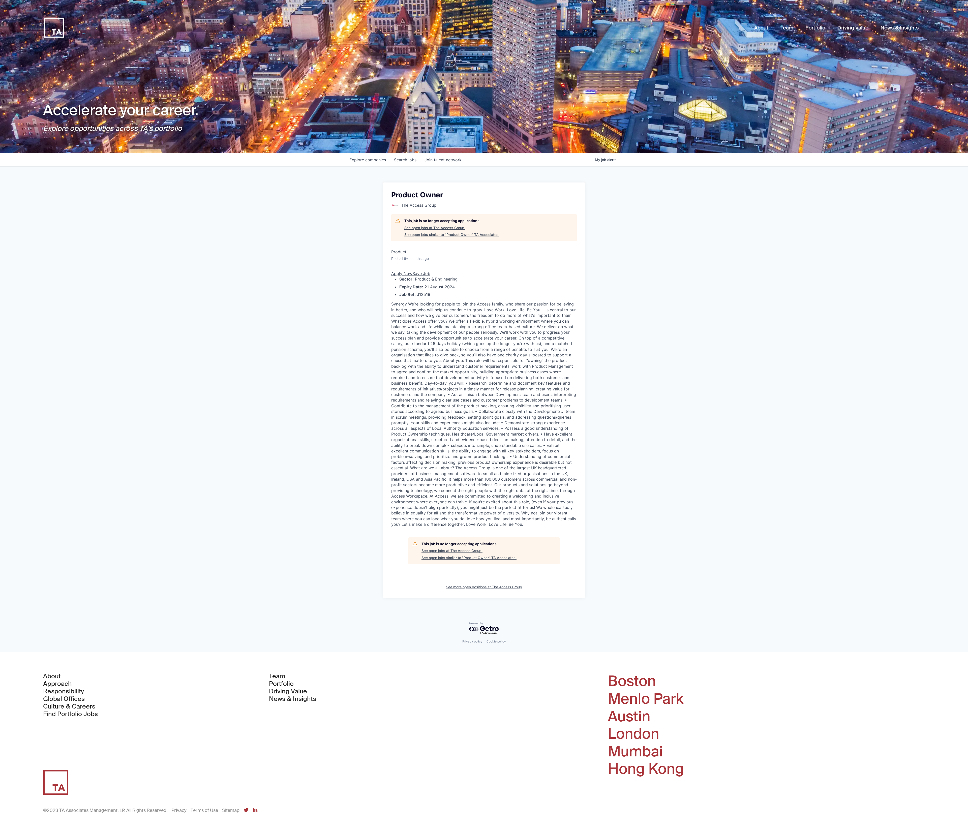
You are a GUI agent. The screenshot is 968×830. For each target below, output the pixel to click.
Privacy (179, 810)
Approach (57, 684)
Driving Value (288, 691)
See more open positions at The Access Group (484, 587)
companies (367, 159)
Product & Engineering (436, 279)
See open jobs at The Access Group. (434, 228)
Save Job (421, 273)
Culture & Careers (69, 706)
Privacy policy (472, 641)
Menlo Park (645, 699)
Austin (629, 716)
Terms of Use (204, 810)
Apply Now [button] (401, 273)
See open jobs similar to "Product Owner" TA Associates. (451, 234)
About (51, 676)
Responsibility (63, 691)
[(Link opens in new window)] (246, 810)
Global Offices (64, 699)
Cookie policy (496, 641)
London (633, 734)
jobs (405, 159)
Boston (632, 681)
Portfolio (281, 684)
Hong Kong (646, 769)
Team (277, 676)
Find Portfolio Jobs (70, 714)
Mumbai (635, 751)
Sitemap (230, 810)
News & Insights (292, 699)
